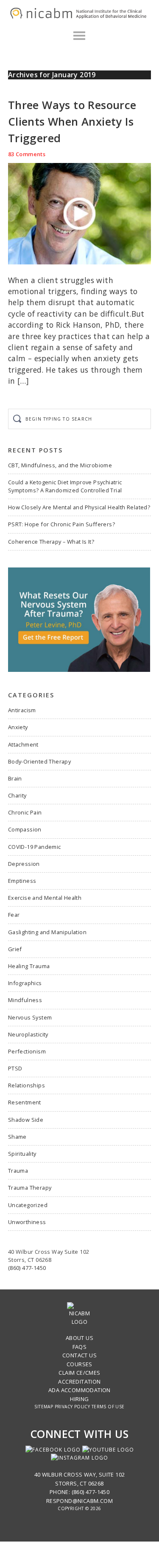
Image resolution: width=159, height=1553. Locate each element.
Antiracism (22, 710)
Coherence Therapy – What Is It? (51, 541)
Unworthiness (27, 1222)
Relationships (26, 1085)
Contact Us (79, 1355)
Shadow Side (25, 1119)
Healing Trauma (29, 966)
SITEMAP (43, 1407)
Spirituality (22, 1153)
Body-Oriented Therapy (39, 761)
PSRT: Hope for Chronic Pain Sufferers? (61, 524)
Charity (17, 795)
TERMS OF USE (108, 1407)
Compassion (25, 829)
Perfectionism (27, 1051)
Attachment (23, 744)
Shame (17, 1136)
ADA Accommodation (79, 1390)
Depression (24, 864)
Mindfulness (25, 1000)
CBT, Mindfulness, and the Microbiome (60, 465)
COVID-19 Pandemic (34, 847)
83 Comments (26, 154)
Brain (15, 778)
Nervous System (30, 1017)
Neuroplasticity (28, 1034)
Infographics (25, 983)
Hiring (79, 1399)
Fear (14, 914)
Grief (15, 949)
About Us (79, 1338)
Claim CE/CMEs (79, 1372)
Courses (79, 1364)
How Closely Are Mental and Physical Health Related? (79, 507)
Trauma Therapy (30, 1187)
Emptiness (22, 881)
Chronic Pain (25, 812)
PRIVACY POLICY (72, 1407)
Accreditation (79, 1381)
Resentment (24, 1102)
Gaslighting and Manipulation (47, 932)
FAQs (80, 1347)
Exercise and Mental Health (44, 897)
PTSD (15, 1068)
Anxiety (18, 727)
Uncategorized (27, 1205)
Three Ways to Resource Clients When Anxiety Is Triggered (72, 122)
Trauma (18, 1170)
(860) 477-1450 (27, 1268)
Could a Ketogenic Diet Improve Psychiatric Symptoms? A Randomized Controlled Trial (65, 486)
